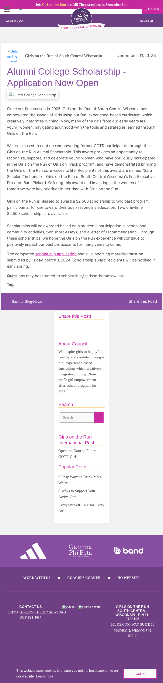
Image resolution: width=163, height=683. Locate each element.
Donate (153, 9)
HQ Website (129, 577)
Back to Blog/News (27, 301)
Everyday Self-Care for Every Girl (81, 508)
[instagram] (65, 653)
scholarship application (56, 254)
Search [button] (68, 417)
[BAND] (129, 551)
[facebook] (97, 653)
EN (20, 9)
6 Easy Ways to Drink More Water (80, 480)
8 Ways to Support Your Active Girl (76, 494)
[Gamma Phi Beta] (80, 551)
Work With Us (36, 577)
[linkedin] (81, 653)
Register (146, 20)
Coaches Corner (83, 577)
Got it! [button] (140, 674)
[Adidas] (33, 551)
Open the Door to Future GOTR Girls (77, 454)
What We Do (14, 20)
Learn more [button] (44, 676)
